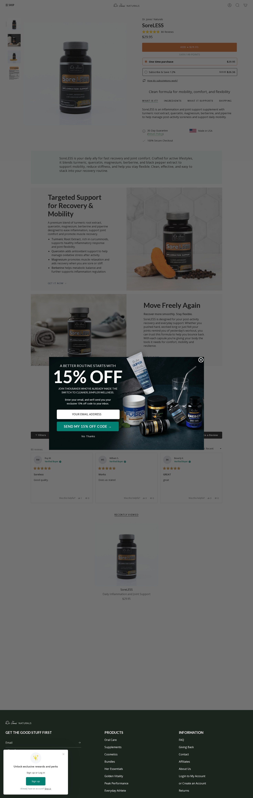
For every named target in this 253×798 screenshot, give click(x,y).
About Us (185, 769)
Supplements (113, 747)
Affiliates (184, 761)
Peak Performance (116, 783)
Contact (184, 754)
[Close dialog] (201, 360)
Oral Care (110, 740)
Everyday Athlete (115, 790)
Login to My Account (192, 776)
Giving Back (186, 747)
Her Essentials (113, 769)
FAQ (181, 740)
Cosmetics (111, 754)
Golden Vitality (113, 776)
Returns (184, 790)
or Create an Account (192, 783)
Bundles (109, 761)
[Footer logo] (18, 722)
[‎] (78, 742)
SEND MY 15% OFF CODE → (88, 426)
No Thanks (88, 436)
